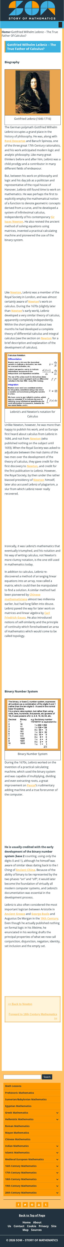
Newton (15, 292)
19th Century (49, 918)
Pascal (31, 785)
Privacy (44, 1226)
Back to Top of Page (32, 1215)
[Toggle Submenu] (57, 1112)
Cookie (31, 1226)
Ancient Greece (15, 914)
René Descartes (15, 141)
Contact (19, 1226)
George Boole (40, 914)
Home (6, 32)
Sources (36, 1230)
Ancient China (25, 870)
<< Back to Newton (20, 1004)
